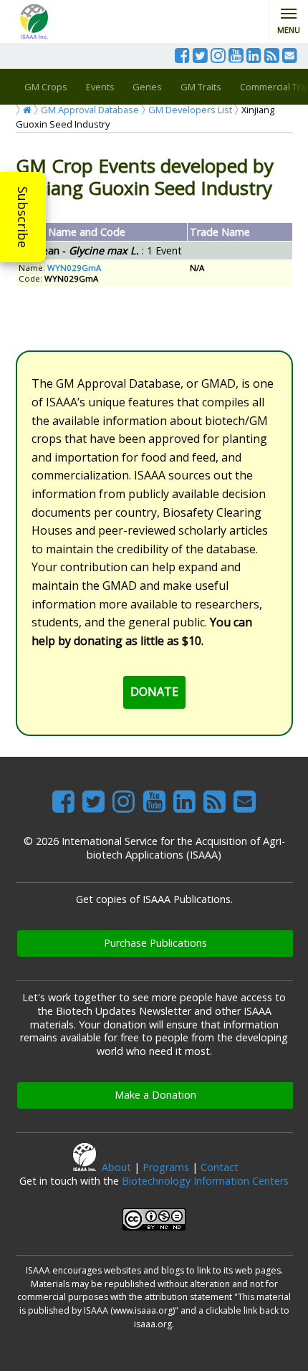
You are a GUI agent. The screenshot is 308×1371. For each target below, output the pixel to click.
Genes (147, 86)
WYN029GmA (74, 267)
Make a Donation (155, 1095)
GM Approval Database (90, 109)
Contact (220, 1167)
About (116, 1167)
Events (100, 86)
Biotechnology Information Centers (205, 1181)
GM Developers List (190, 109)
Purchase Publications (155, 943)
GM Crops (45, 86)
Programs (166, 1167)
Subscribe (23, 217)
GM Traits (201, 86)
